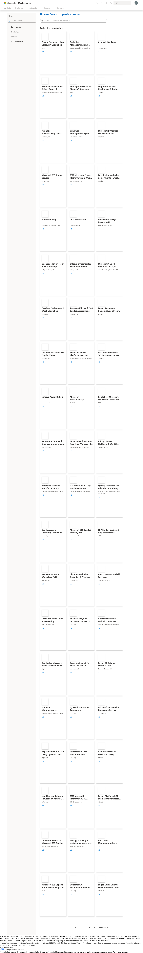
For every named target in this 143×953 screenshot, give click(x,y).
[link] (53, 52)
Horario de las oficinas (50, 936)
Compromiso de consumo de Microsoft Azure (122, 936)
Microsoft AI (4, 943)
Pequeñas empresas (90, 943)
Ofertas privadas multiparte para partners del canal (90, 941)
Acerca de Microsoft (125, 943)
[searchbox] (24, 20)
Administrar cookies (120, 952)
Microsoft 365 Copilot (61, 943)
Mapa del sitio (34, 952)
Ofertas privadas (99, 936)
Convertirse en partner (17, 938)
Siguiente (102, 927)
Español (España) (6, 947)
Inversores (31, 945)
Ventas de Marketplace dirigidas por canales (54, 941)
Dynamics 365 (37, 943)
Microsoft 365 (48, 943)
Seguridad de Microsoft (18, 943)
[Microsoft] (10, 3)
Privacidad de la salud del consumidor (14, 952)
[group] (43, 52)
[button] (41, 20)
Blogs (27, 936)
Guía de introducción (67, 936)
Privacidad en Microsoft (18, 945)
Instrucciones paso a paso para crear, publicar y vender (94, 938)
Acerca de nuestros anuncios (102, 952)
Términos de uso (70, 952)
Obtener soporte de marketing (45, 938)
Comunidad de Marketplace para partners (22, 941)
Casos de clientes (35, 936)
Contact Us (44, 952)
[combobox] (74, 21)
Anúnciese (29, 938)
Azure (29, 943)
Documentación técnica (84, 936)
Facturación (4, 938)
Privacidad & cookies (56, 952)
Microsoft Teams (76, 943)
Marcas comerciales (84, 952)
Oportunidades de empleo (107, 943)
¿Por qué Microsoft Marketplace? (12, 936)
